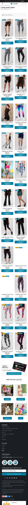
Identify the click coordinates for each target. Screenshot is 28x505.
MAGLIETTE (20, 399)
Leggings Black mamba (21, 66)
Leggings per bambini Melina (20, 180)
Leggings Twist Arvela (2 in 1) (7, 295)
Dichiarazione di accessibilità (7, 434)
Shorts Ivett (7, 179)
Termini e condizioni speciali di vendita (9, 428)
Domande (4, 439)
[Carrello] (25, 3)
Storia (3, 446)
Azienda (3, 448)
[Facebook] (5, 478)
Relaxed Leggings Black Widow (20, 237)
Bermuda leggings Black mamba (7, 94)
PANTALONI (7, 418)
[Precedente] (1, 1)
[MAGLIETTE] (21, 390)
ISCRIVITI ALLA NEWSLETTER (14, 474)
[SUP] (21, 409)
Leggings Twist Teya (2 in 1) (21, 266)
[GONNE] (7, 390)
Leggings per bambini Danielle (7, 323)
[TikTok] (16, 478)
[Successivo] (27, 1)
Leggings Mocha (20, 94)
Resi (3, 437)
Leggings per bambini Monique (20, 123)
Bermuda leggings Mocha (7, 38)
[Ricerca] (23, 3)
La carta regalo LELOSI (7, 457)
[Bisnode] (14, 504)
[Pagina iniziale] (14, 4)
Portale (2, 5)
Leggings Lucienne (21, 351)
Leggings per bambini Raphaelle (7, 352)
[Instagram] (7, 478)
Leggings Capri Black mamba (7, 266)
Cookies (3, 432)
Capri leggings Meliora (20, 38)
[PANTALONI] (7, 409)
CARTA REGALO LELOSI (14, 373)
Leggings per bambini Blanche (7, 152)
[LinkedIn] (14, 478)
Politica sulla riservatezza (7, 430)
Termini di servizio (5, 426)
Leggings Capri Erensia (7, 237)
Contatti (3, 445)
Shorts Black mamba (7, 122)
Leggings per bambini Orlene (20, 323)
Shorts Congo (20, 151)
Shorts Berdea (20, 208)
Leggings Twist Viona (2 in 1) (20, 295)
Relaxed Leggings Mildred (7, 209)
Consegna (4, 435)
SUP (21, 418)
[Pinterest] (9, 478)
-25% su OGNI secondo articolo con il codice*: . (14, 1)
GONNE (7, 399)
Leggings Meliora (7, 66)
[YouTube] (12, 478)
